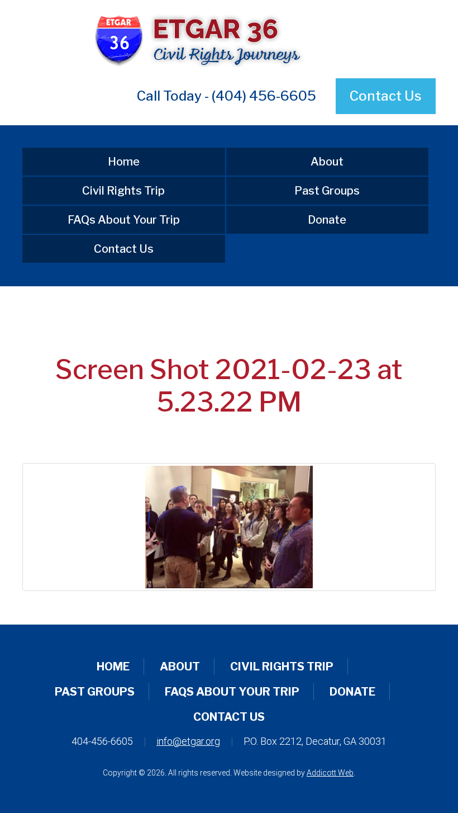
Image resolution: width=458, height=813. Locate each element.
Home (124, 161)
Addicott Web (330, 772)
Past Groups (327, 190)
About (327, 161)
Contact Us (386, 96)
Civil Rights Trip (123, 190)
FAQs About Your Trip (124, 219)
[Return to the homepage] (229, 39)
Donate (327, 219)
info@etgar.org (188, 741)
